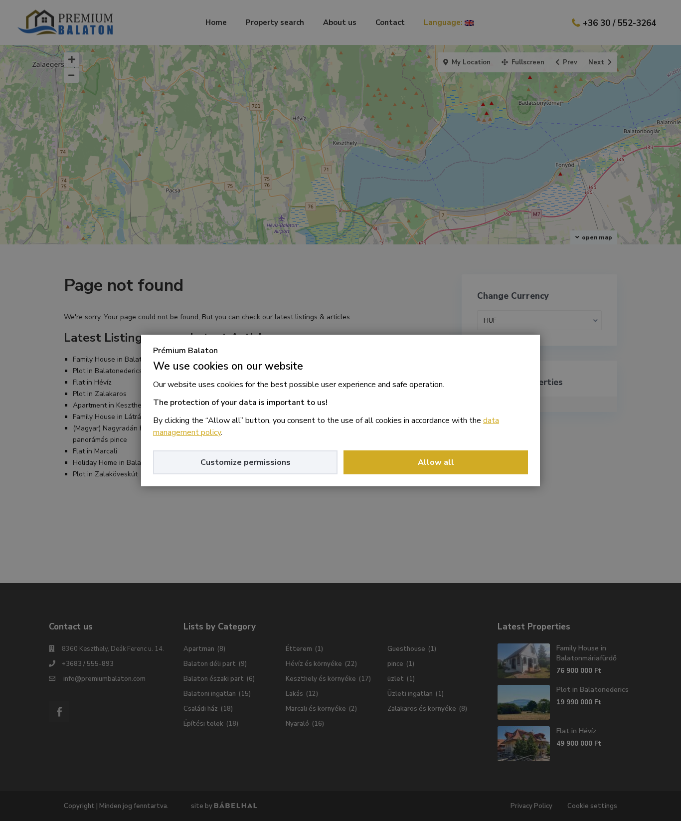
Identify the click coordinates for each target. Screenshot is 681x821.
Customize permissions (245, 462)
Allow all (436, 462)
